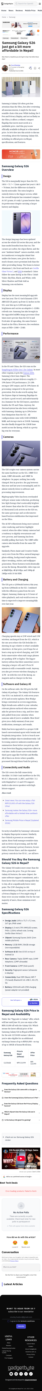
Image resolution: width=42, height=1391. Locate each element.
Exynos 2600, (28, 373)
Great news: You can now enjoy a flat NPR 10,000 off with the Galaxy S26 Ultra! (20, 803)
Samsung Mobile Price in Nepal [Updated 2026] (22, 822)
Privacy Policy (14, 1261)
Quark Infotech (31, 1380)
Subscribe (21, 1326)
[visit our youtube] (11, 1374)
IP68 (20, 271)
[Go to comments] (30, 68)
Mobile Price (30, 10)
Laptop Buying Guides (6, 1352)
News (11, 10)
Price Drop (24, 38)
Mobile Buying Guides (8, 1348)
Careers (30, 1346)
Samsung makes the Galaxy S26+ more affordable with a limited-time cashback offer (21, 813)
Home (3, 10)
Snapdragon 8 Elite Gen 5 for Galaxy (17, 369)
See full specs (15, 1000)
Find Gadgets (9, 1358)
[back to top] (38, 1386)
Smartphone (14, 38)
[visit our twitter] (26, 1374)
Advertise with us (31, 1352)
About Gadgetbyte (30, 1349)
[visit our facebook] (21, 1374)
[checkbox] (8, 1321)
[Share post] (39, 68)
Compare (9, 1355)
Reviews (19, 10)
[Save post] (35, 68)
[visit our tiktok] (31, 1374)
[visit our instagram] (16, 1374)
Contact (30, 1357)
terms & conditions (28, 1321)
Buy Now (34, 1003)
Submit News (31, 1344)
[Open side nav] (39, 3)
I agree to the (22, 1321)
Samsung (12, 17)
